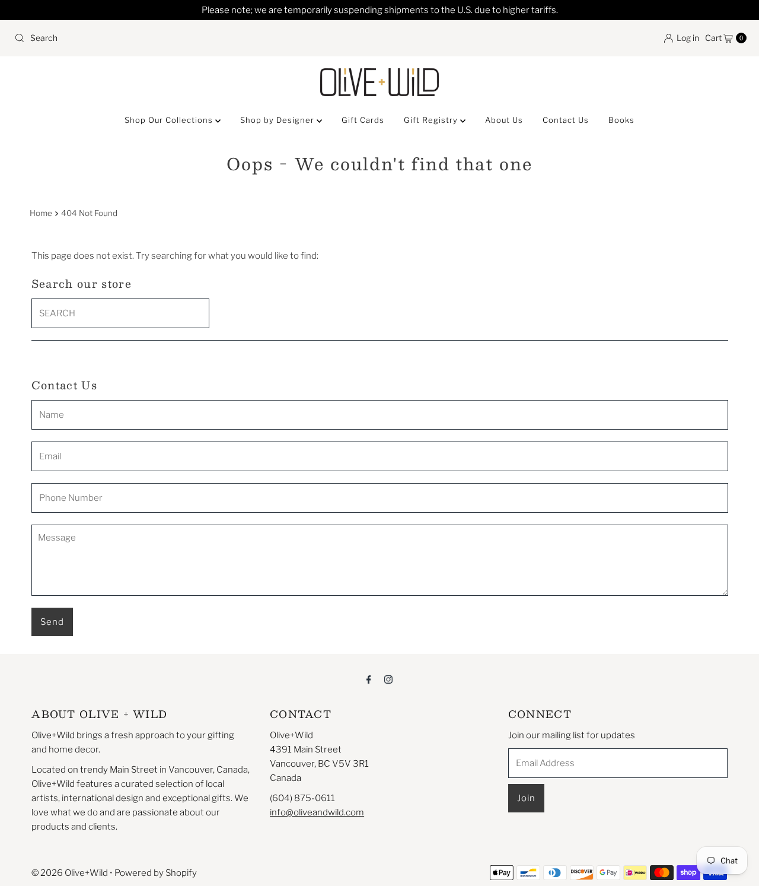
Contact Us (566, 120)
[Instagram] (388, 679)
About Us (504, 120)
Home (41, 213)
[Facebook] (368, 679)
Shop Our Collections (170, 120)
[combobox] (192, 38)
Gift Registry (432, 120)
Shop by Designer (278, 120)
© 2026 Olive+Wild (69, 873)
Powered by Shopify (155, 873)
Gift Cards (363, 120)
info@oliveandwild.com (317, 812)
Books (621, 120)
